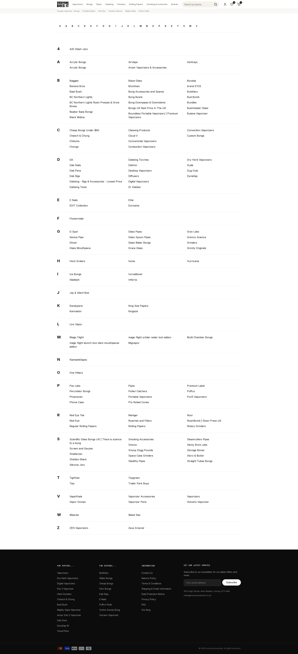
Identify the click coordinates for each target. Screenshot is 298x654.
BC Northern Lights (81, 97)
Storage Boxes (195, 450)
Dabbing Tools (78, 187)
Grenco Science (196, 237)
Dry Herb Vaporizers (199, 159)
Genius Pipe (77, 237)
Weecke (74, 514)
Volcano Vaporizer (198, 501)
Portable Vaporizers (140, 396)
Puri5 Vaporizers (197, 396)
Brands (174, 4)
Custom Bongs (195, 135)
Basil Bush (76, 91)
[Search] (215, 4)
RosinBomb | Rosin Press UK (204, 420)
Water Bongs (106, 578)
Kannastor (76, 311)
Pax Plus (102, 11)
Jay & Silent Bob (79, 292)
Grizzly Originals (196, 248)
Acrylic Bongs (78, 62)
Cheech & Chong (79, 135)
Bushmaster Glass (197, 108)
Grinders (121, 4)
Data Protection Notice (153, 594)
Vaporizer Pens (137, 501)
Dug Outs (192, 170)
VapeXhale (76, 496)
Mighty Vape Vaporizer (69, 610)
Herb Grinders (64, 594)
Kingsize (133, 311)
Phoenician (76, 396)
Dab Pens (75, 170)
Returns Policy (149, 578)
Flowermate (77, 218)
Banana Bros (77, 86)
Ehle (130, 200)
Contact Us (147, 573)
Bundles (191, 102)
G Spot (74, 231)
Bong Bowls (135, 97)
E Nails (74, 200)
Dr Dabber (134, 187)
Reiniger (133, 415)
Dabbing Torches (138, 159)
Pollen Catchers (137, 391)
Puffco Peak (144, 11)
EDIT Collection (79, 205)
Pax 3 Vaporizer (65, 588)
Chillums (74, 141)
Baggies (74, 80)
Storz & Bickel (195, 455)
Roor (190, 415)
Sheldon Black (78, 459)
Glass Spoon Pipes (139, 237)
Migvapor (134, 342)
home (131, 261)
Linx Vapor (76, 324)
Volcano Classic (115, 11)
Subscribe (231, 582)
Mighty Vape (130, 11)
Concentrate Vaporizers (142, 141)
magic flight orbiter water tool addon (149, 337)
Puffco (191, 391)
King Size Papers (138, 305)
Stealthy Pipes (136, 461)
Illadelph (74, 279)
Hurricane (193, 261)
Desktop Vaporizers (140, 170)
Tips (72, 483)
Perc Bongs (105, 588)
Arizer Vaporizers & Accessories (147, 67)
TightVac (75, 477)
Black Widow (77, 117)
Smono (132, 444)
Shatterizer (76, 453)
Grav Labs (193, 231)
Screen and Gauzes (81, 448)
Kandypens (76, 305)
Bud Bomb (193, 97)
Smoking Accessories (157, 4)
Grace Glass (135, 248)
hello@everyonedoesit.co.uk (197, 595)
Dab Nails (75, 165)
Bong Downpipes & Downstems (146, 102)
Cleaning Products (139, 130)
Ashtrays (192, 62)
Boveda (191, 80)
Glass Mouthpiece (80, 248)
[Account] (225, 4)
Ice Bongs (75, 274)
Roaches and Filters (140, 420)
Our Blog (146, 610)
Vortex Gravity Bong (109, 610)
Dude (190, 165)
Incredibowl (135, 274)
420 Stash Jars (79, 49)
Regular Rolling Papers (83, 426)
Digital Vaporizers (138, 181)
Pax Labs (75, 385)
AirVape (133, 62)
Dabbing (109, 4)
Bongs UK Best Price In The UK (147, 108)
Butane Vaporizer (197, 113)
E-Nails (102, 599)
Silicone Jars (77, 464)
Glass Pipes (135, 231)
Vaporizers (77, 4)
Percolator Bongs (80, 391)
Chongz (74, 146)
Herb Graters (77, 261)
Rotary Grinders (196, 426)
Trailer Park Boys (138, 483)
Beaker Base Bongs (81, 111)
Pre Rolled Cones (138, 402)
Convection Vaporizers (200, 130)
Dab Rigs (75, 176)
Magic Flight (77, 337)
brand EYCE (194, 86)
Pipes (99, 4)
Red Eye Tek (77, 415)
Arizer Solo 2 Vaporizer (69, 615)
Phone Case (77, 402)
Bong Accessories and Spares (146, 91)
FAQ (144, 604)
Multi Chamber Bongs (200, 337)
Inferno (132, 279)
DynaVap (192, 176)
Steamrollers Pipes (198, 439)
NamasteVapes (78, 359)
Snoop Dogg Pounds (140, 450)
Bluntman (134, 86)
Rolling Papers (136, 4)
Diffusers (133, 176)
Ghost (73, 242)
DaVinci (132, 165)
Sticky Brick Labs (197, 444)
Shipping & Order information (156, 588)
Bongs (90, 4)
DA (71, 159)
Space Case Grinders (140, 455)
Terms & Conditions (151, 583)
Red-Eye (74, 420)
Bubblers (192, 91)
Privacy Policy (149, 599)
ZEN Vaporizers (79, 528)
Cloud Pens (63, 631)
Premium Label (196, 385)
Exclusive (133, 205)
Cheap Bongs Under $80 (84, 130)
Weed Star (134, 514)
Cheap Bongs (106, 583)
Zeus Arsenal (136, 528)
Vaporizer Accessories (141, 496)
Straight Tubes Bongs (199, 461)
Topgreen (134, 477)
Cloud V (133, 135)
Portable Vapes (89, 11)
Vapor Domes (78, 501)
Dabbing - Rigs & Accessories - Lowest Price (96, 181)
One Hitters (76, 372)
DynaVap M (63, 625)
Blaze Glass (135, 80)
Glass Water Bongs (139, 242)
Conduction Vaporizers (141, 146)
